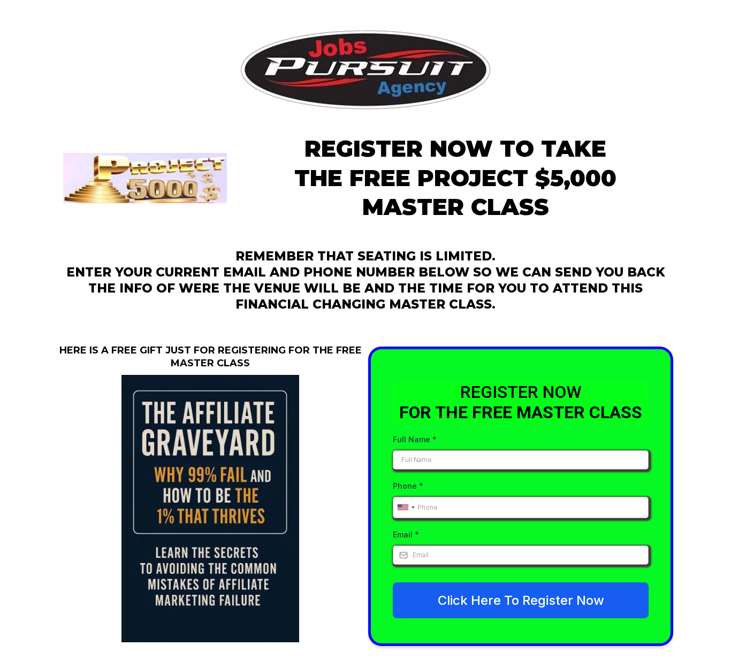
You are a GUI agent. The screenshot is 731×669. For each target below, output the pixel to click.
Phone (408, 485)
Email (406, 534)
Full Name (415, 439)
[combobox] (405, 507)
